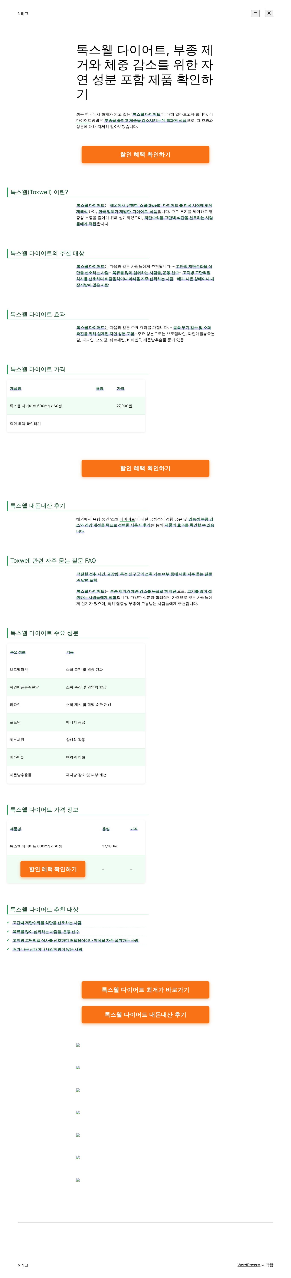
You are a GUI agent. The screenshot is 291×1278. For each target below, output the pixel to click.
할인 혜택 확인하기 (145, 154)
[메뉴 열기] (255, 13)
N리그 (23, 13)
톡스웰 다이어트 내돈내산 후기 (146, 1015)
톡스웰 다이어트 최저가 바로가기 (146, 990)
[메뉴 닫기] (269, 13)
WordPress (247, 1265)
